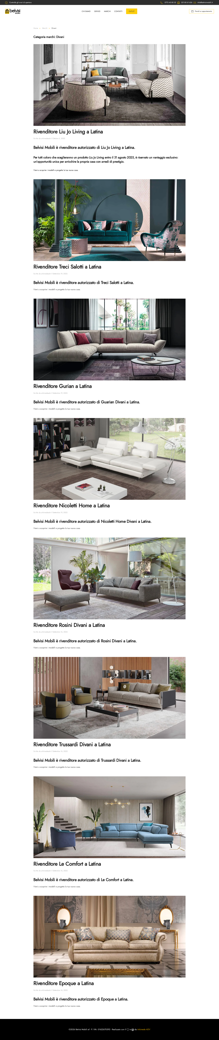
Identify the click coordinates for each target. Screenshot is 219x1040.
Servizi (97, 11)
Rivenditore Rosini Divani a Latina (69, 625)
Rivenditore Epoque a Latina (63, 983)
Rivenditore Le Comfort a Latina (67, 864)
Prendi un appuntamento (203, 11)
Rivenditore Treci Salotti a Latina (67, 266)
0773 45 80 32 (170, 2)
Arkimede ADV (143, 1029)
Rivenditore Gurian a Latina (62, 386)
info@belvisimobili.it (205, 2)
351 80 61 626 (186, 2)
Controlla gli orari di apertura (20, 2)
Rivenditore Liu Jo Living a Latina (68, 131)
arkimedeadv (46, 138)
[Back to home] (13, 11)
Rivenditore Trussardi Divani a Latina (72, 744)
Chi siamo (86, 11)
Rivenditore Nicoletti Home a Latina (71, 505)
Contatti (118, 11)
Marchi (107, 11)
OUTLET (132, 11)
